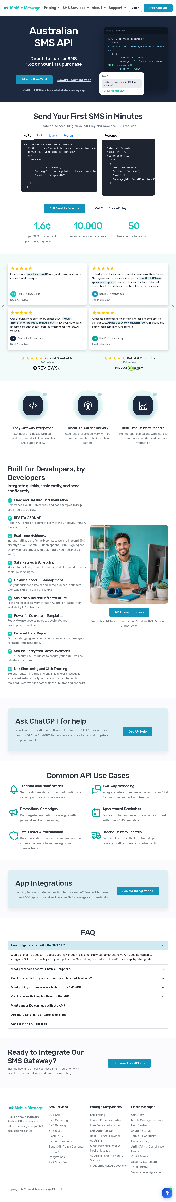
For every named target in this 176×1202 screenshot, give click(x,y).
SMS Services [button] (74, 8)
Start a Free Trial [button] (34, 79)
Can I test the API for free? (30, 1024)
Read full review (19, 300)
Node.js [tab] (53, 135)
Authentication (124, 621)
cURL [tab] (27, 135)
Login (135, 7)
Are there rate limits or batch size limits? (39, 1014)
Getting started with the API (100, 959)
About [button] (97, 8)
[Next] (168, 307)
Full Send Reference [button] (64, 208)
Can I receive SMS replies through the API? (40, 996)
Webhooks (161, 621)
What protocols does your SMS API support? (41, 969)
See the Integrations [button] (137, 891)
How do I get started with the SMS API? (38, 945)
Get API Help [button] (138, 731)
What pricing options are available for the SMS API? (46, 987)
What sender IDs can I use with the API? (38, 1005)
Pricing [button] (50, 8)
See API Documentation (74, 80)
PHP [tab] (39, 135)
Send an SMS (144, 621)
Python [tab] (68, 135)
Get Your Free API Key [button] (110, 208)
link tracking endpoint (71, 683)
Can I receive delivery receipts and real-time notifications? (51, 978)
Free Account (158, 7)
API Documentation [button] (129, 612)
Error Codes (130, 626)
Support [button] (116, 8)
